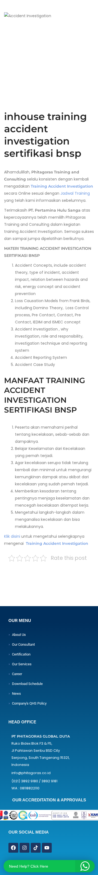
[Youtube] (47, 848)
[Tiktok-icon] (36, 848)
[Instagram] (24, 848)
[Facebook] (13, 848)
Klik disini (12, 536)
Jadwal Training (74, 193)
